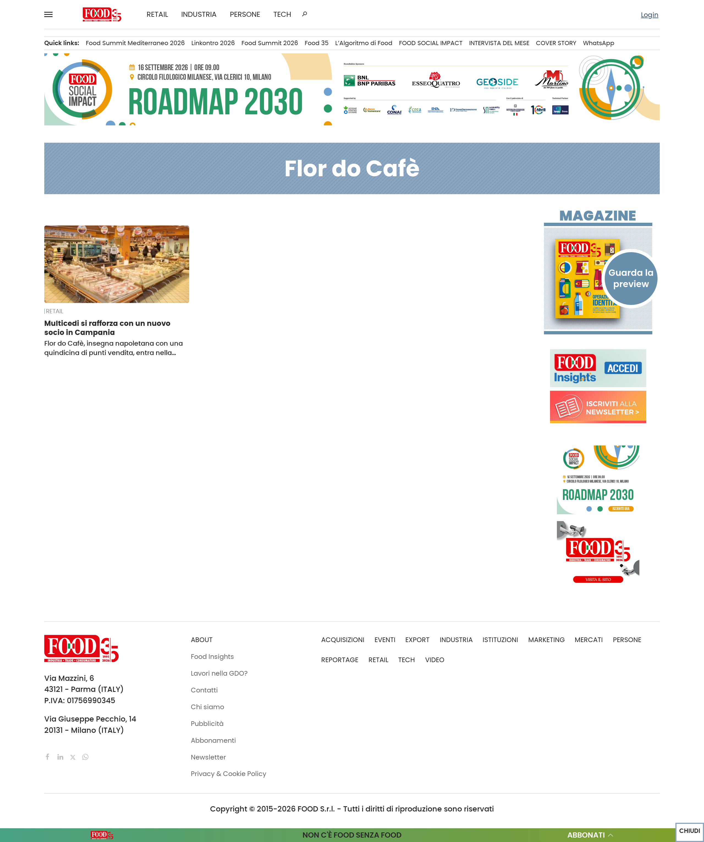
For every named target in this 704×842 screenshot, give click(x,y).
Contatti (204, 690)
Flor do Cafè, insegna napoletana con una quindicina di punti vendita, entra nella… (113, 348)
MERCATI (589, 640)
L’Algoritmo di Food (363, 43)
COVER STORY (556, 43)
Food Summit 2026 (269, 43)
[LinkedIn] (61, 756)
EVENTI (385, 640)
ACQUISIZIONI (342, 640)
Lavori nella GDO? (219, 673)
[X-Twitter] (73, 756)
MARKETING (546, 640)
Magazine (597, 216)
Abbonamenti (213, 740)
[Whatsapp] (85, 756)
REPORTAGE (339, 660)
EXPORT (417, 640)
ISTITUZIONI (500, 640)
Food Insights (212, 656)
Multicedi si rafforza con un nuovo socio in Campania (107, 327)
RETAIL (157, 14)
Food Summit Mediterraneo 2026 (135, 43)
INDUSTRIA (199, 14)
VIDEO (434, 660)
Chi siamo (207, 707)
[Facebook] (48, 756)
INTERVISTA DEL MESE (499, 43)
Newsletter (208, 757)
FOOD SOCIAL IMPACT (431, 43)
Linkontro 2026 (213, 43)
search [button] (304, 14)
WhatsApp (598, 43)
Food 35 (317, 43)
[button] (50, 14)
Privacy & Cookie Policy (228, 773)
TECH (282, 14)
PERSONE (245, 14)
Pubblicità (207, 723)
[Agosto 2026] (598, 278)
